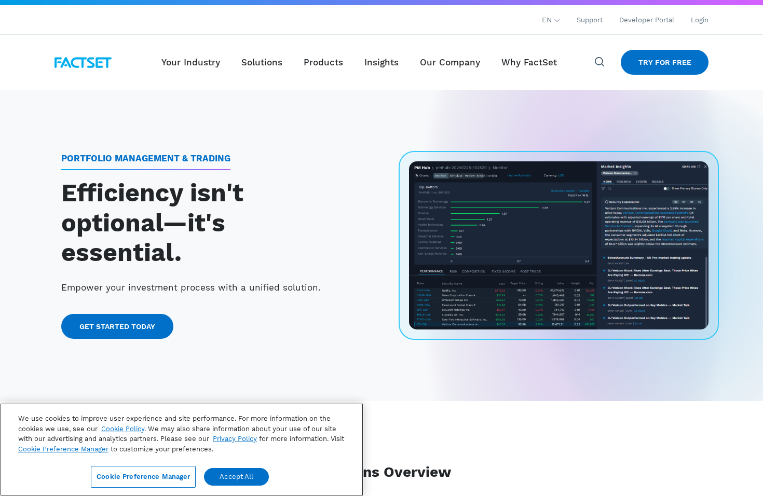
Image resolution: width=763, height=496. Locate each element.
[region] (181, 449)
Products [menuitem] (323, 62)
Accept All (236, 476)
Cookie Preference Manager (143, 476)
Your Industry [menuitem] (190, 62)
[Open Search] (600, 62)
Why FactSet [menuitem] (529, 62)
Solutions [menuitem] (261, 62)
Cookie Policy (122, 429)
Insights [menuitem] (381, 62)
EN (548, 20)
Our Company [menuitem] (450, 62)
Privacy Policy (235, 439)
